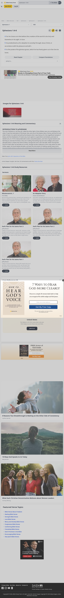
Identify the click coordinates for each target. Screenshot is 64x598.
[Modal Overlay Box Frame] (32, 299)
